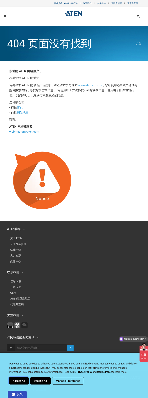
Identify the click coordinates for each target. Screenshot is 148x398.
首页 (20, 107)
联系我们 (87, 3)
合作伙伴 (101, 3)
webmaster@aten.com (24, 131)
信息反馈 (15, 281)
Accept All (19, 380)
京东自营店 (132, 3)
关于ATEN (16, 238)
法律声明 (15, 249)
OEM (13, 292)
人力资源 (15, 255)
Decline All (40, 380)
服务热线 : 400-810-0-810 (65, 3)
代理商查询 (17, 304)
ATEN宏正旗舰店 (20, 298)
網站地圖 (23, 112)
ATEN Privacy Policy (81, 371)
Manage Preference (68, 380)
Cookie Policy (104, 371)
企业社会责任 (18, 244)
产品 (138, 43)
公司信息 (15, 287)
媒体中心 (15, 261)
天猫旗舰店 (116, 3)
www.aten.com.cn (90, 85)
